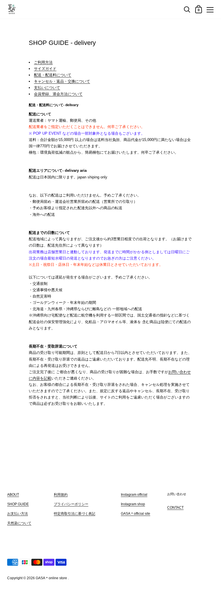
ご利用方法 (43, 62)
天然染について (19, 523)
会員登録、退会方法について (58, 94)
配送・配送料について (52, 75)
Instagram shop (133, 504)
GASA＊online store (51, 578)
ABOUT (13, 495)
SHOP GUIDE (18, 504)
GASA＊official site (135, 514)
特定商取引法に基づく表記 (74, 514)
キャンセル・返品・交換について (62, 81)
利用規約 (61, 495)
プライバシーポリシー (71, 504)
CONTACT (175, 508)
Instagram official (134, 495)
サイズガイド (45, 68)
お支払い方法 (17, 514)
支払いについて (47, 87)
